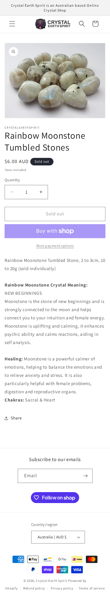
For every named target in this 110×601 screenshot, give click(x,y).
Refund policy (34, 588)
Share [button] (16, 418)
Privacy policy (62, 588)
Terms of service (92, 588)
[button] (12, 23)
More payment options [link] (55, 245)
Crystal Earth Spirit (51, 580)
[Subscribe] (85, 476)
